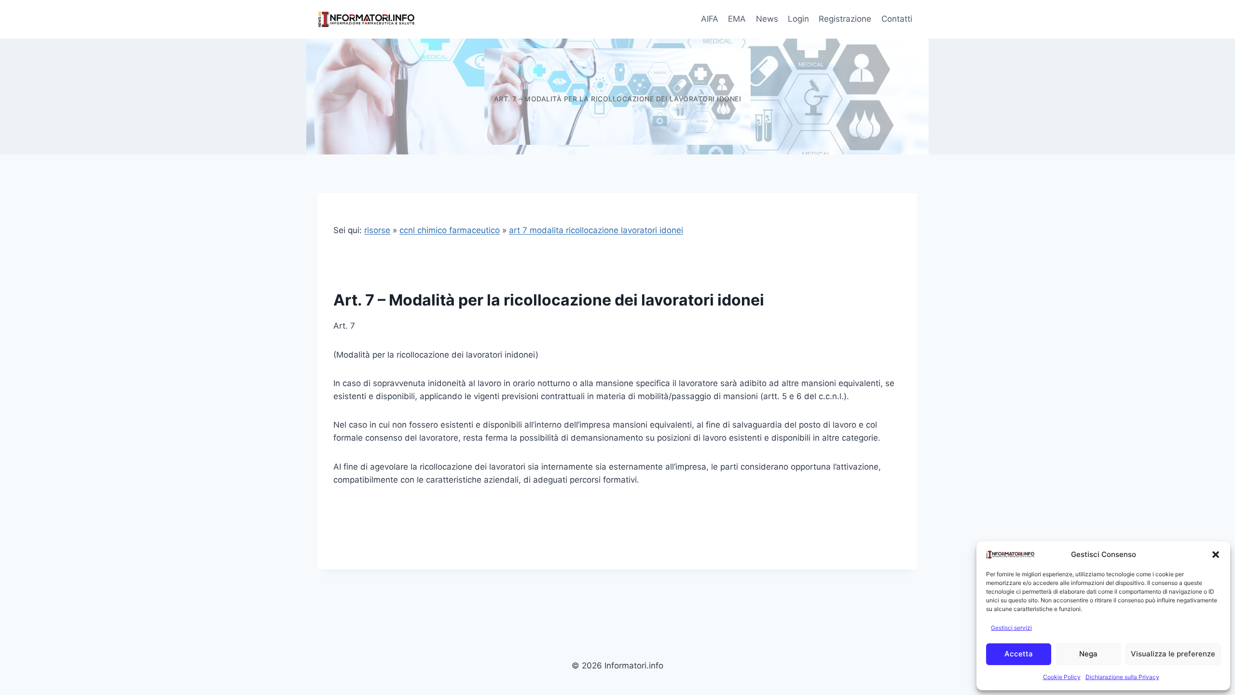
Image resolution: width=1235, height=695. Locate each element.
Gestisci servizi (1011, 627)
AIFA (709, 19)
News (767, 19)
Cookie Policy (1062, 677)
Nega (1088, 653)
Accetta (1018, 653)
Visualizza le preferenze (1173, 653)
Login (798, 19)
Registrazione (845, 19)
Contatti (896, 19)
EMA (737, 19)
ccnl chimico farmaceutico (449, 230)
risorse (377, 230)
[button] (1216, 554)
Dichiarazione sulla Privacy (1122, 677)
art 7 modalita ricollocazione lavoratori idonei (596, 230)
